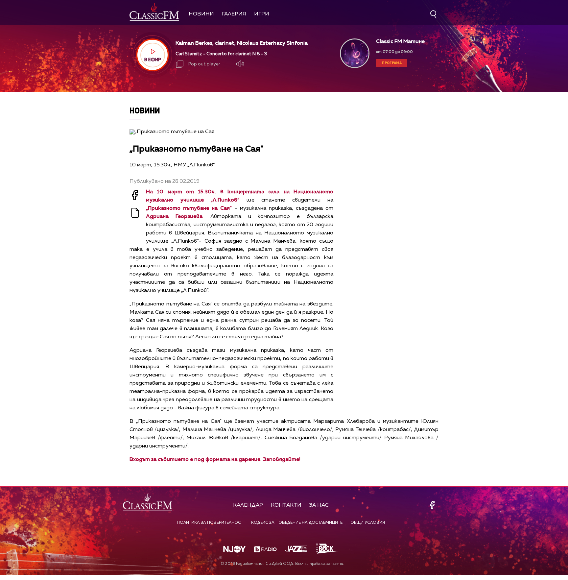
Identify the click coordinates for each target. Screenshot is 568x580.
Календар (248, 505)
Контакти (286, 505)
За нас (319, 505)
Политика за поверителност (210, 523)
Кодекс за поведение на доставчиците (297, 523)
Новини (201, 14)
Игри (261, 14)
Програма (392, 62)
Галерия (234, 14)
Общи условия (367, 523)
